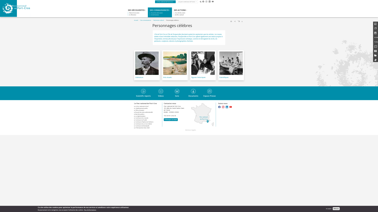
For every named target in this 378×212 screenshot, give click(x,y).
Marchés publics (139, 114)
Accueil (136, 20)
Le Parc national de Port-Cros (165, 2)
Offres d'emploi (139, 110)
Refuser (336, 208)
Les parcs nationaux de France (186, 2)
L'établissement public (141, 108)
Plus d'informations (90, 210)
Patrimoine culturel (158, 20)
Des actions (180, 10)
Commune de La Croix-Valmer (143, 124)
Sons (177, 96)
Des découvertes (136, 10)
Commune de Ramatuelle (142, 126)
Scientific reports (143, 96)
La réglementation (140, 116)
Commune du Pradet (141, 120)
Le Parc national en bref (141, 106)
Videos (161, 96)
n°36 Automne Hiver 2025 (142, 128)
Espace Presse (209, 96)
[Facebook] (203, 1)
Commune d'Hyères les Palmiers (144, 122)
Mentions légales (190, 130)
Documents (193, 96)
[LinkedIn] (209, 1)
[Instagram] (206, 1)
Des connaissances (159, 10)
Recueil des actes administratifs (144, 112)
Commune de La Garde (141, 118)
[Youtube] (213, 1)
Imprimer (231, 21)
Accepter (329, 209)
